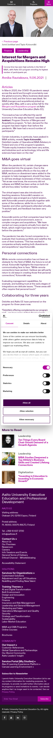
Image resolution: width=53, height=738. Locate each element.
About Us (6, 541)
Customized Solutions (13, 575)
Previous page (11, 41)
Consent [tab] (9, 323)
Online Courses (9, 629)
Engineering (8, 597)
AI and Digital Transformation (16, 589)
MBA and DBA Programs (14, 627)
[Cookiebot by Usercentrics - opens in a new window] (39, 316)
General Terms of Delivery (15, 555)
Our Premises (8, 544)
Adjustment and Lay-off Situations (19, 578)
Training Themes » (12, 586)
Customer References (13, 647)
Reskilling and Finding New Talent (18, 581)
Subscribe (44, 699)
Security (6, 613)
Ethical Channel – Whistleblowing (19, 557)
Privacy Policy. (8, 692)
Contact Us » (9, 538)
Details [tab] (26, 323)
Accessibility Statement (14, 563)
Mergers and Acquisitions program (19, 106)
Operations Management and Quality (20, 611)
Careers (6, 549)
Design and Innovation (13, 595)
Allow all (26, 403)
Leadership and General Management (21, 605)
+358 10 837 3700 (15, 531)
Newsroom (7, 547)
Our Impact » (9, 644)
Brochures (7, 635)
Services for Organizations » (18, 572)
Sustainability (8, 619)
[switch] (46, 375)
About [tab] (43, 323)
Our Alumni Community (13, 653)
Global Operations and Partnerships (19, 650)
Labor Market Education (14, 621)
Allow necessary (26, 419)
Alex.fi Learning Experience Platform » (21, 664)
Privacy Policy (16, 712)
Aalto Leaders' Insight (13, 655)
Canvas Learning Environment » (18, 667)
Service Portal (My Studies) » (19, 661)
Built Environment (11, 592)
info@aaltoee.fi (9, 534)
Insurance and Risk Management (18, 603)
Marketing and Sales (12, 608)
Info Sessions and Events (14, 552)
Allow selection (26, 411)
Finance (6, 600)
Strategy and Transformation (16, 616)
